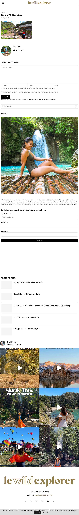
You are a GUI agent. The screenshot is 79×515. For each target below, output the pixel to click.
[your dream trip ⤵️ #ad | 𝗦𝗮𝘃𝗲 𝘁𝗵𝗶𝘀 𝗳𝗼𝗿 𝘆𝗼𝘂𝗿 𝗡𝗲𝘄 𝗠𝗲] (20, 447)
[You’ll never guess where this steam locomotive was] (59, 447)
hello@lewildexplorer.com (43, 495)
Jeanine (5, 18)
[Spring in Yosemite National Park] (6, 285)
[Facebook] (25, 501)
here (75, 204)
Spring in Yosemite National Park (28, 282)
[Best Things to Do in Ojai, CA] (6, 320)
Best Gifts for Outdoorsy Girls (27, 294)
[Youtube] (48, 501)
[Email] (53, 501)
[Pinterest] (42, 501)
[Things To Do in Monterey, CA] (6, 331)
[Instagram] (36, 501)
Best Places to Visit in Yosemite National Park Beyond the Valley (42, 306)
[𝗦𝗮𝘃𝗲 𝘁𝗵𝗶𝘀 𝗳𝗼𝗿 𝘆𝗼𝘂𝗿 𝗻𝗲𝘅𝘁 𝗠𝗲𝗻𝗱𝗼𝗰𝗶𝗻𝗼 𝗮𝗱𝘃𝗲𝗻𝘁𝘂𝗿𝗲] (59, 407)
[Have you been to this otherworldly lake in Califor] (59, 368)
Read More (46, 513)
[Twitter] (31, 501)
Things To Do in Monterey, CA (27, 329)
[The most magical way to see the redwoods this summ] (20, 407)
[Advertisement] (16, 259)
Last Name (4, 231)
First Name (4, 222)
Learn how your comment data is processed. (41, 99)
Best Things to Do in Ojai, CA (26, 317)
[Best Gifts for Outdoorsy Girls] (6, 296)
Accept (37, 513)
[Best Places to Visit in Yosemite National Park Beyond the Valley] (6, 308)
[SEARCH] (76, 106)
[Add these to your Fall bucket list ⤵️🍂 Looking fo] (20, 368)
